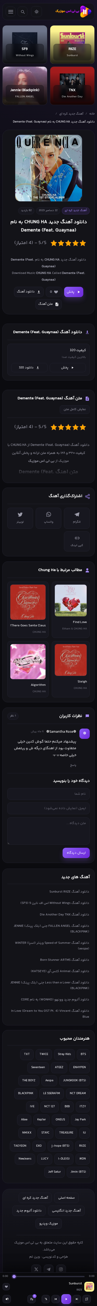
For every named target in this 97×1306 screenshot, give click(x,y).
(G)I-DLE (64, 1158)
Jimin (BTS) (78, 1172)
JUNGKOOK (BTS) (74, 1080)
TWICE (44, 1054)
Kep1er (41, 1119)
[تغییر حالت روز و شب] (36, 11)
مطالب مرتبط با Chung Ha (60, 570)
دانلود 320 (26, 367)
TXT (27, 1054)
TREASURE (66, 1132)
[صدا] (7, 1299)
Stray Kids (64, 1054)
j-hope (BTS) (60, 1146)
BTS (83, 1054)
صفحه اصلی (66, 1197)
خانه (92, 113)
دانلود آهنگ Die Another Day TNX (64, 914)
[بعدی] (77, 1299)
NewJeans (25, 1158)
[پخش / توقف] (66, 1299)
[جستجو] (22, 11)
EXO (39, 1146)
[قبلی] (55, 1299)
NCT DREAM (78, 1093)
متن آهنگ (45, 304)
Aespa (49, 1080)
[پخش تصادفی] (46, 1299)
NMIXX (27, 1132)
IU (84, 1132)
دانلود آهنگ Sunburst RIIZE (69, 891)
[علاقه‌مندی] (6, 1286)
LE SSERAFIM (51, 1093)
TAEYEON (20, 1146)
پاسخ (73, 765)
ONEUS (60, 1119)
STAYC (45, 1132)
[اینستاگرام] (61, 1269)
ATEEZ (59, 1067)
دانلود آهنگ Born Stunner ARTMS (64, 960)
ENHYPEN (79, 1067)
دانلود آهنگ (26, 291)
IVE (32, 1106)
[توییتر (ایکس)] (36, 1269)
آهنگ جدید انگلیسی (66, 1210)
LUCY (44, 1158)
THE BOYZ (28, 1080)
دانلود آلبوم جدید (29, 1210)
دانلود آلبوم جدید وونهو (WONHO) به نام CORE (55, 999)
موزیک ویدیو (48, 1223)
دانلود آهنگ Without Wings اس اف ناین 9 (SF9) (54, 903)
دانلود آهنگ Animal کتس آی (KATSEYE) (60, 971)
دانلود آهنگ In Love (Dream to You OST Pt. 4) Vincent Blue (50, 1013)
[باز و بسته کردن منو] (11, 11)
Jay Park (80, 1119)
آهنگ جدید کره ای (71, 113)
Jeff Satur (54, 1172)
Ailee (24, 1119)
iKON (82, 1158)
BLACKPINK (25, 1093)
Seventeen (38, 1067)
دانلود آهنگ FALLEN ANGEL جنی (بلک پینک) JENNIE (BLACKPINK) (51, 928)
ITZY (83, 1106)
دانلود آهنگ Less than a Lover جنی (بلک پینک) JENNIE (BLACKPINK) (49, 985)
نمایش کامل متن (75, 409)
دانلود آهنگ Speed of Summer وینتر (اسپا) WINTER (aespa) (52, 945)
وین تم (34, 1256)
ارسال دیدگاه (76, 852)
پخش (70, 292)
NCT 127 (49, 1106)
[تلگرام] (49, 1269)
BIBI (67, 1106)
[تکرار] (87, 1299)
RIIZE (82, 1146)
